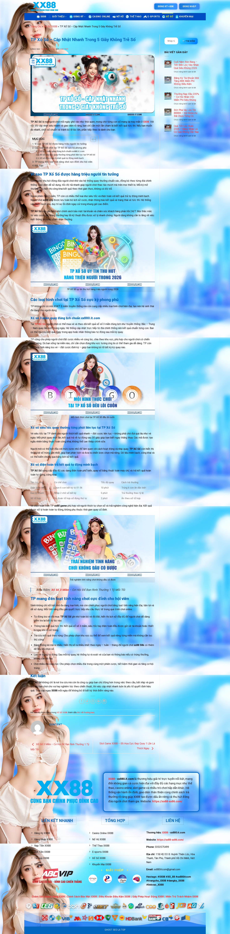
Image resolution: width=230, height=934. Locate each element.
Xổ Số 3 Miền (60, 590)
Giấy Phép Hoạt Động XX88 (148, 896)
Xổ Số (169, 16)
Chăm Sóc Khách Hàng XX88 (48, 896)
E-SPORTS (154, 16)
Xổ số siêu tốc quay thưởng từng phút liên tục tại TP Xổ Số (67, 155)
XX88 (43, 16)
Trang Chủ (36, 26)
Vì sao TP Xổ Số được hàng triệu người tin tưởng (61, 144)
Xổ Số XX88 (50, 26)
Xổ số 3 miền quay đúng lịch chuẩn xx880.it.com (62, 151)
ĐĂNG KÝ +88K (166, 6)
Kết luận (39, 165)
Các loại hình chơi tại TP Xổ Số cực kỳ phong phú (60, 148)
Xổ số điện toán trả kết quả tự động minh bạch (62, 158)
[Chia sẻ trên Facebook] (81, 701)
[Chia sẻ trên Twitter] (87, 701)
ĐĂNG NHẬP (189, 6)
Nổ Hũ (120, 16)
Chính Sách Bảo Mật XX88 (82, 896)
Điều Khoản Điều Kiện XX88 (114, 896)
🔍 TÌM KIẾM (188, 41)
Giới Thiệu (58, 16)
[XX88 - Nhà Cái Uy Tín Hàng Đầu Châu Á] (44, 6)
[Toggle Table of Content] (91, 139)
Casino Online (101, 16)
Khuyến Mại (186, 16)
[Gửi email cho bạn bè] (92, 701)
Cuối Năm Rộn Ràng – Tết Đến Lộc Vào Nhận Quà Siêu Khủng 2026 (186, 64)
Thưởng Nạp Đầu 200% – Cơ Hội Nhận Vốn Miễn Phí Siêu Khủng (186, 96)
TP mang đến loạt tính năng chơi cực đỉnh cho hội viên (63, 162)
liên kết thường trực (86, 712)
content (63, 49)
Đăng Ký (78, 16)
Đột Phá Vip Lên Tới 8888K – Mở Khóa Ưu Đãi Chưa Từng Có (185, 113)
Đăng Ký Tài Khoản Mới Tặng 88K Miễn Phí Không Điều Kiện (186, 81)
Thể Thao (135, 16)
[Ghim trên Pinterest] (98, 701)
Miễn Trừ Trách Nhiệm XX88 (182, 896)
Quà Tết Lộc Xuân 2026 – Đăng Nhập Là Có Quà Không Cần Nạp (186, 129)
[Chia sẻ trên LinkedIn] (104, 701)
